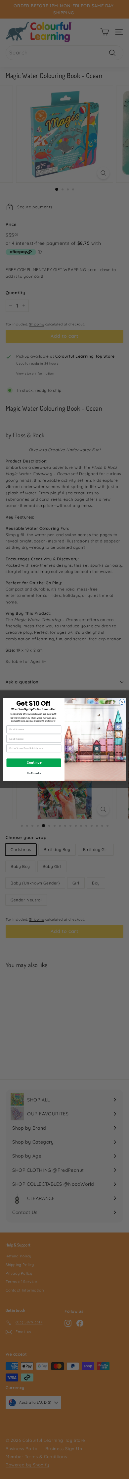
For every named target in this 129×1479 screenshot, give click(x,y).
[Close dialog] (122, 702)
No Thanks (34, 773)
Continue (33, 763)
